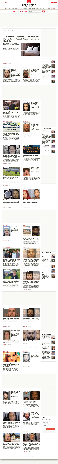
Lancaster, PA (25, 351)
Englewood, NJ (6, 67)
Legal (46, 8)
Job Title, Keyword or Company (46, 419)
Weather (38, 8)
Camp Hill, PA (25, 225)
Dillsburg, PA (25, 121)
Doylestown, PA (6, 225)
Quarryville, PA (6, 351)
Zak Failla (25, 207)
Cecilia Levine (6, 185)
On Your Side (21, 8)
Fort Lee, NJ (25, 67)
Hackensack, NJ (26, 247)
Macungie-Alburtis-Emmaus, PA (8, 34)
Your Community (15, 8)
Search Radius (44, 425)
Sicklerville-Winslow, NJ (7, 121)
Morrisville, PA (25, 329)
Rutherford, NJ (26, 100)
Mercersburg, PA (26, 410)
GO (43, 11)
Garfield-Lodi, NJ (26, 269)
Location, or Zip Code (45, 422)
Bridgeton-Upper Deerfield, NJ (28, 143)
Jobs (49, 8)
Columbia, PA (5, 143)
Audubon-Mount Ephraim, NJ (8, 247)
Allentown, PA (25, 431)
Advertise (53, 8)
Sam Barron (5, 141)
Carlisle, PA (5, 329)
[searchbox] (6, 2)
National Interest (27, 8)
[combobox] (5, 2)
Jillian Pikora (5, 63)
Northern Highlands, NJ (7, 431)
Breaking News (8, 8)
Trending (34, 8)
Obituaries (42, 8)
